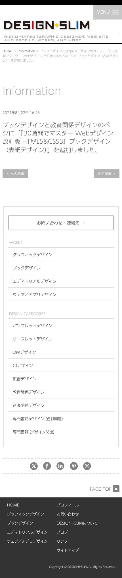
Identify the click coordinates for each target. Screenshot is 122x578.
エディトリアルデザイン (34, 281)
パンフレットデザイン (32, 326)
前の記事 (105, 173)
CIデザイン (23, 366)
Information (26, 51)
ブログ (62, 532)
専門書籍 (35, 432)
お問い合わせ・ (58, 223)
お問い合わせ (68, 514)
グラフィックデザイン (32, 255)
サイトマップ (68, 550)
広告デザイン (25, 379)
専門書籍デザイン (39, 419)
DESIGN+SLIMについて (77, 523)
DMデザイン (24, 352)
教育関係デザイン (29, 392)
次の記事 (17, 173)
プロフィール (68, 505)
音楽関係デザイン (29, 405)
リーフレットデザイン (32, 339)
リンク (62, 541)
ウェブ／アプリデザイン (34, 295)
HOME (8, 51)
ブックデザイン (27, 268)
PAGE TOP (100, 489)
